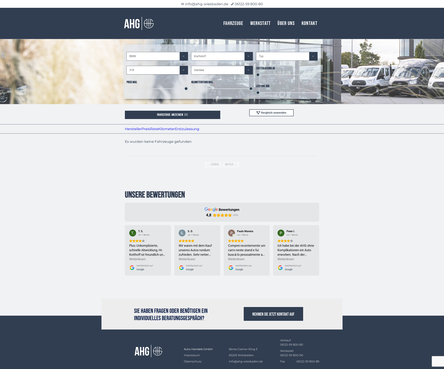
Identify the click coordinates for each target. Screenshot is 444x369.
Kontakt (309, 23)
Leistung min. (263, 86)
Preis (146, 129)
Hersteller (133, 129)
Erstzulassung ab (265, 68)
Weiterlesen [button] (137, 259)
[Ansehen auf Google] (132, 233)
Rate (154, 129)
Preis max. (132, 82)
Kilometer (166, 129)
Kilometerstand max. (202, 82)
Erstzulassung (187, 129)
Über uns (286, 23)
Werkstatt (260, 23)
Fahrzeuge (233, 23)
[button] (184, 56)
